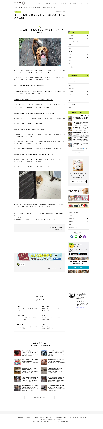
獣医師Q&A (75, 3)
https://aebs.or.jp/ (80, 307)
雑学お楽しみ (39, 3)
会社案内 (43, 419)
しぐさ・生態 (72, 82)
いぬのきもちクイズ (73, 218)
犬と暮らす (21, 7)
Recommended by (79, 148)
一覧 (86, 75)
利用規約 (48, 417)
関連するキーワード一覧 (54, 268)
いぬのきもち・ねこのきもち (23, 417)
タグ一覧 (86, 3)
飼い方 (53, 3)
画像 (70, 57)
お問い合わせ (83, 417)
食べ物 (62, 3)
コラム (70, 51)
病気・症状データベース (74, 41)
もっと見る (78, 152)
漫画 (70, 48)
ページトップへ (51, 412)
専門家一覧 (75, 417)
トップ (15, 7)
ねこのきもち (35, 417)
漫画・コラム (57, 3)
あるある (71, 97)
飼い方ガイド (81, 3)
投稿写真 (66, 3)
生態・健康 (48, 3)
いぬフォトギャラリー (74, 221)
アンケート (71, 70)
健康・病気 (71, 88)
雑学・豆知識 (72, 104)
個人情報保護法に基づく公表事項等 (54, 419)
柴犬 (70, 107)
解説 (70, 60)
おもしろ (71, 94)
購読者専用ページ (73, 228)
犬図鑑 (71, 3)
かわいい (71, 91)
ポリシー (53, 417)
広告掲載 (42, 417)
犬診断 (70, 224)
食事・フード (72, 85)
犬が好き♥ (71, 38)
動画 (70, 54)
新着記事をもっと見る (40, 397)
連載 (70, 45)
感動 (70, 101)
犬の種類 (71, 67)
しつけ (44, 3)
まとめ (70, 63)
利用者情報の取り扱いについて (64, 417)
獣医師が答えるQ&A (73, 212)
